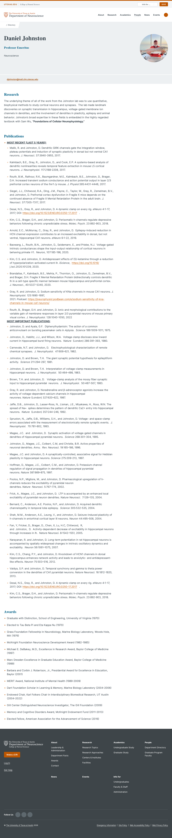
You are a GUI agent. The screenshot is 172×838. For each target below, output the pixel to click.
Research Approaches (92, 752)
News (147, 15)
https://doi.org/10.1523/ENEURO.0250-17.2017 (50, 212)
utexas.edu (10, 4)
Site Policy (123, 825)
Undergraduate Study (124, 747)
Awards (54, 760)
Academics (125, 15)
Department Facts (59, 755)
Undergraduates (121, 782)
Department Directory (155, 747)
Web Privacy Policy (160, 825)
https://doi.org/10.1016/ (85, 262)
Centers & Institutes (91, 757)
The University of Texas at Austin (19, 825)
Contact (55, 765)
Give (164, 4)
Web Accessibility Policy (140, 825)
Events (156, 15)
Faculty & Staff (121, 787)
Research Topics (90, 747)
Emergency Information (106, 825)
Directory (11, 25)
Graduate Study (121, 752)
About (101, 15)
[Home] (4, 24)
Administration (120, 792)
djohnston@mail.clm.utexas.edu (22, 79)
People (137, 15)
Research (112, 15)
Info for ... (146, 4)
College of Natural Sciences (30, 4)
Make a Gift (12, 754)
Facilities (86, 762)
